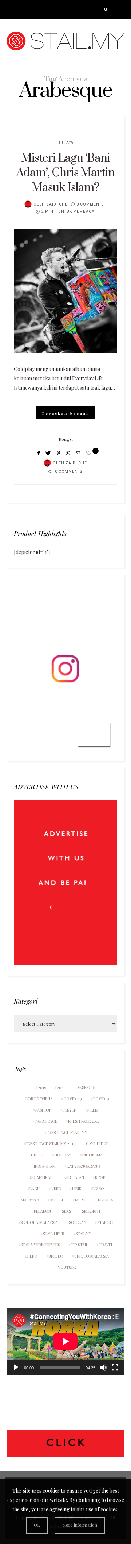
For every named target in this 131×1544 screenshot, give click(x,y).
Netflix (105, 1200)
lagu (34, 1188)
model (57, 1200)
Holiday (62, 1155)
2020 (61, 1087)
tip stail (79, 1244)
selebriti (91, 1211)
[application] (65, 1341)
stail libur (53, 1233)
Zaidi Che (57, 204)
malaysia (30, 1200)
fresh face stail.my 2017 (50, 1143)
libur (56, 1188)
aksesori (86, 1087)
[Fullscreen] (115, 1367)
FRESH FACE (46, 1121)
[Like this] (90, 452)
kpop (100, 1177)
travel (106, 1244)
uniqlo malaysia (91, 1256)
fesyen (69, 1110)
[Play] (16, 1367)
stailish (105, 1222)
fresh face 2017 (83, 1121)
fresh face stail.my (67, 1132)
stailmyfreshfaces (40, 1244)
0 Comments (90, 204)
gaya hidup (97, 1143)
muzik (81, 1200)
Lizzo (98, 1188)
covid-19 (72, 1098)
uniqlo (55, 1256)
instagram (45, 1166)
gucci (37, 1155)
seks (66, 1211)
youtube (67, 1267)
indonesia (92, 1155)
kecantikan (41, 1177)
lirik (77, 1188)
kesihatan (74, 1177)
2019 (42, 1087)
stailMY (83, 1233)
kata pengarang (83, 1166)
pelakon (42, 1211)
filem (92, 1110)
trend (31, 1256)
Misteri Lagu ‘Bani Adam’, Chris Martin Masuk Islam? (65, 173)
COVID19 (100, 1098)
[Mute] (103, 1367)
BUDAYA (65, 142)
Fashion (43, 1110)
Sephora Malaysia (39, 1222)
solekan (77, 1222)
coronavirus (38, 1098)
